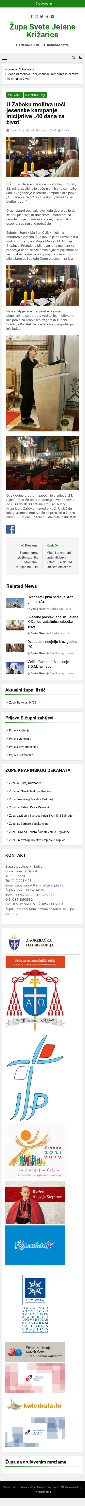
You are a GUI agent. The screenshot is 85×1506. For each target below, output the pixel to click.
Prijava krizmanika (21, 755)
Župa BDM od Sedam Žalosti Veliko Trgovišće (39, 832)
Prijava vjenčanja (20, 739)
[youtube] (53, 16)
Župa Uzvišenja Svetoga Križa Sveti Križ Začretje (41, 815)
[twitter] (41, 16)
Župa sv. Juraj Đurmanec (25, 783)
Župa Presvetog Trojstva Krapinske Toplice (37, 840)
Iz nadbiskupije (35, 95)
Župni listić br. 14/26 (22, 702)
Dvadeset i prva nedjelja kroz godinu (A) (42, 3)
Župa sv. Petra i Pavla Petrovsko (30, 807)
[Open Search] (73, 57)
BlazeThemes (42, 1491)
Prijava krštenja (19, 730)
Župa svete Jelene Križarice (42, 30)
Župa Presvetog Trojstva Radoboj (31, 799)
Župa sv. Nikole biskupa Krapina (30, 791)
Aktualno (15, 95)
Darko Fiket (17, 130)
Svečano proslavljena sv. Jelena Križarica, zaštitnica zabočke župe (52, 622)
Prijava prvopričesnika (23, 747)
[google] (47, 16)
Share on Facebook (10, 529)
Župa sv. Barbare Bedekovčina (28, 823)
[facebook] (31, 16)
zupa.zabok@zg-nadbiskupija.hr (39, 885)
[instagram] (36, 16)
